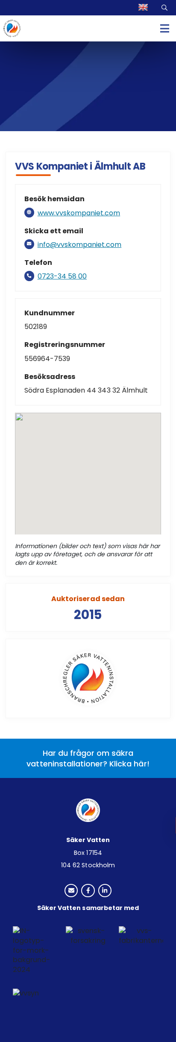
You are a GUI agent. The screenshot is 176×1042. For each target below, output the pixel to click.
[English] (144, 7)
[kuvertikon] (71, 891)
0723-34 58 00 (62, 276)
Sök (165, 7)
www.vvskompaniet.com (79, 213)
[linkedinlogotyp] (104, 891)
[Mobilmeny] (164, 28)
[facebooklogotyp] (87, 891)
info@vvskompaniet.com (80, 244)
